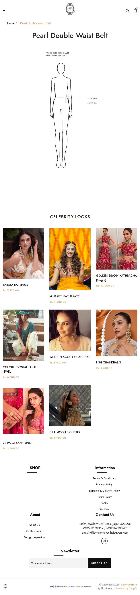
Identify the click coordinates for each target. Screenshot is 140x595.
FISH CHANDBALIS (108, 362)
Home (11, 23)
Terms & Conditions (104, 478)
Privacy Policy (104, 484)
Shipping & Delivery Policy (104, 491)
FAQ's (104, 503)
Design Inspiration (34, 537)
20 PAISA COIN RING (17, 443)
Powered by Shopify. (126, 588)
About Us (34, 525)
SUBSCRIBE (99, 563)
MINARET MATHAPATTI (64, 296)
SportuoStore (129, 585)
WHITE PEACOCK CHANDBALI (70, 357)
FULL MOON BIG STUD (64, 432)
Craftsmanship (34, 531)
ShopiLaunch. (108, 588)
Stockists (104, 509)
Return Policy (104, 497)
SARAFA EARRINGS (15, 285)
